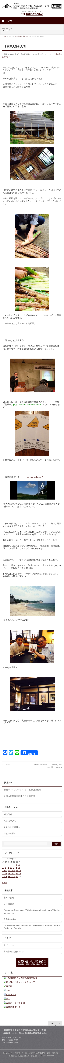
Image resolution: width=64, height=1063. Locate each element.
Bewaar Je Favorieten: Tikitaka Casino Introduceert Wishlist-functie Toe (32, 911)
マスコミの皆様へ (12, 827)
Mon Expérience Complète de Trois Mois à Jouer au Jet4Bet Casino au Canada (32, 926)
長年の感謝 (9, 904)
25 (6, 876)
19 (9, 873)
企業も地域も (10, 919)
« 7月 (4, 882)
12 (9, 870)
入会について (10, 821)
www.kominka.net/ (34, 477)
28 (14, 876)
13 (11, 870)
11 (6, 870)
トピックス (9, 945)
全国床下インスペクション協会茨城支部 (22, 789)
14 (14, 870)
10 (3, 870)
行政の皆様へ (10, 833)
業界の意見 (9, 897)
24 (3, 876)
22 (17, 873)
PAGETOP (55, 1023)
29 (17, 876)
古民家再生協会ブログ (14, 951)
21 (14, 873)
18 (6, 873)
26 (9, 876)
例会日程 (8, 814)
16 (19, 870)
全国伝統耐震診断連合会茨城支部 (19, 796)
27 (11, 876)
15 (17, 870)
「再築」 (6, 764)
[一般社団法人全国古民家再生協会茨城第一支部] (32, 6)
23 (19, 873)
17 (3, 873)
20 (11, 873)
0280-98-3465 (34, 14)
